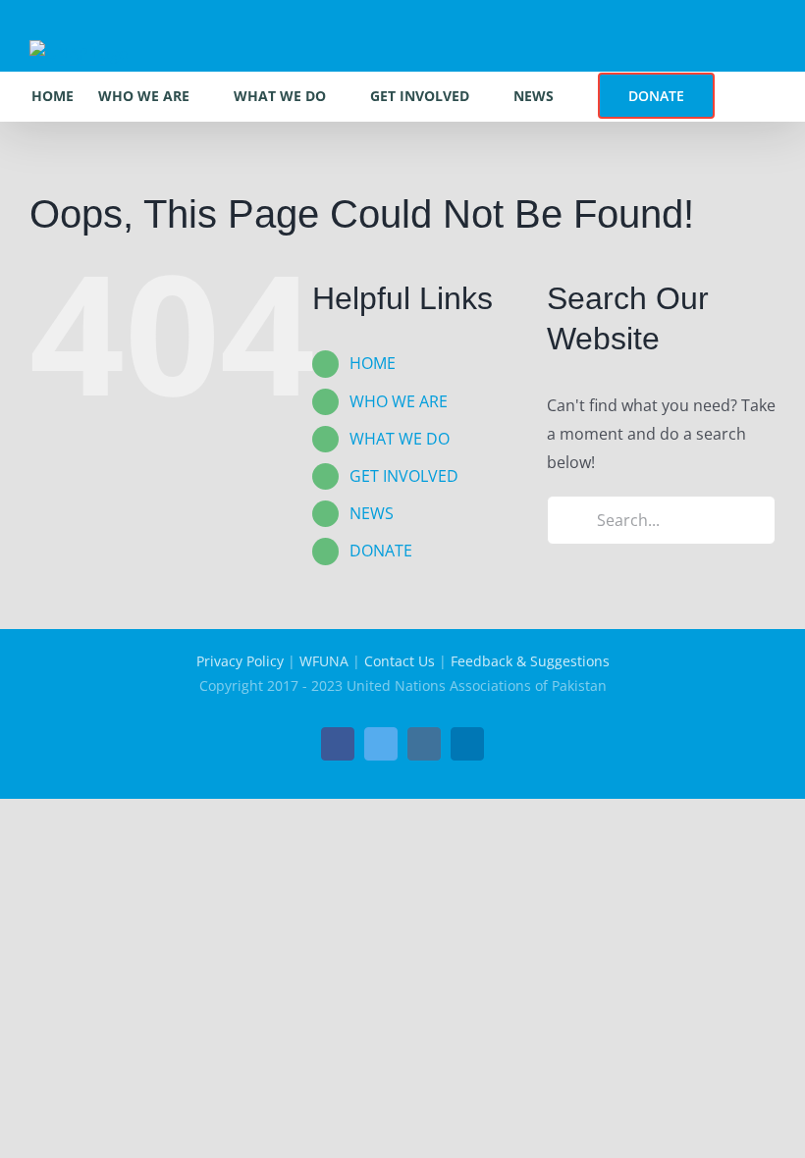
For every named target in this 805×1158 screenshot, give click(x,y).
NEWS (371, 513)
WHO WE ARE (398, 401)
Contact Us (399, 661)
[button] (744, 96)
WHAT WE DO (399, 438)
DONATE (380, 550)
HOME (372, 363)
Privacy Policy (240, 661)
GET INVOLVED (403, 476)
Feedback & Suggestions (530, 661)
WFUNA (324, 661)
